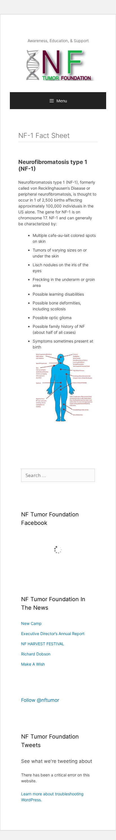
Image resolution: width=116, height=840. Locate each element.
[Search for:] (58, 475)
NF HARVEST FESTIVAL (42, 643)
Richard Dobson (35, 653)
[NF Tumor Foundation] (58, 65)
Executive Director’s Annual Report (52, 633)
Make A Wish (33, 664)
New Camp (31, 623)
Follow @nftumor (40, 700)
